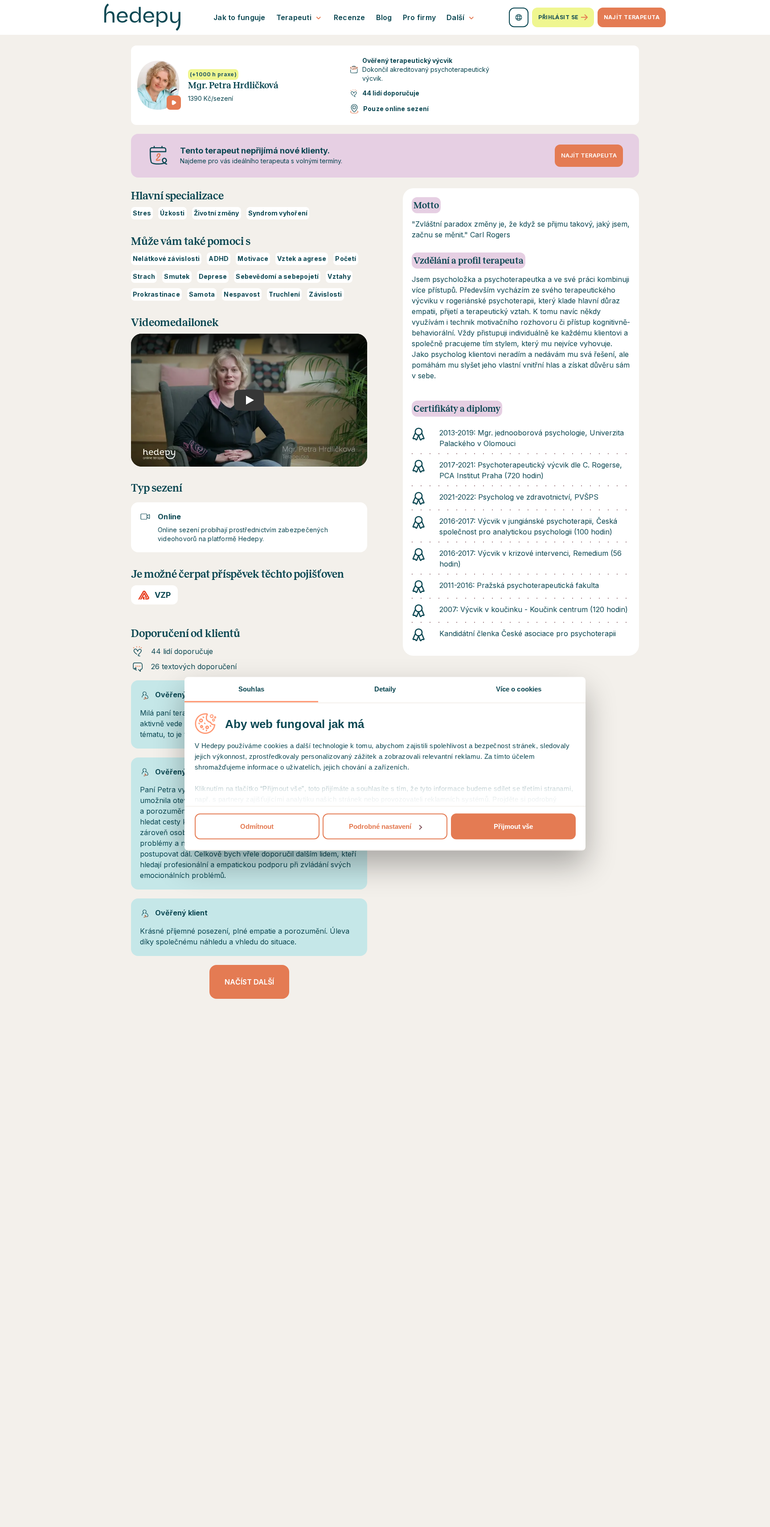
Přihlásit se (558, 17)
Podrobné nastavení (380, 826)
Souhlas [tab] (251, 688)
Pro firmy (419, 17)
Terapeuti (293, 17)
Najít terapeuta (631, 17)
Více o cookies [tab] (518, 688)
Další (455, 17)
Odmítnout (257, 826)
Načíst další (249, 981)
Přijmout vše (513, 826)
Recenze (349, 17)
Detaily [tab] (385, 688)
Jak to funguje (239, 17)
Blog (384, 17)
